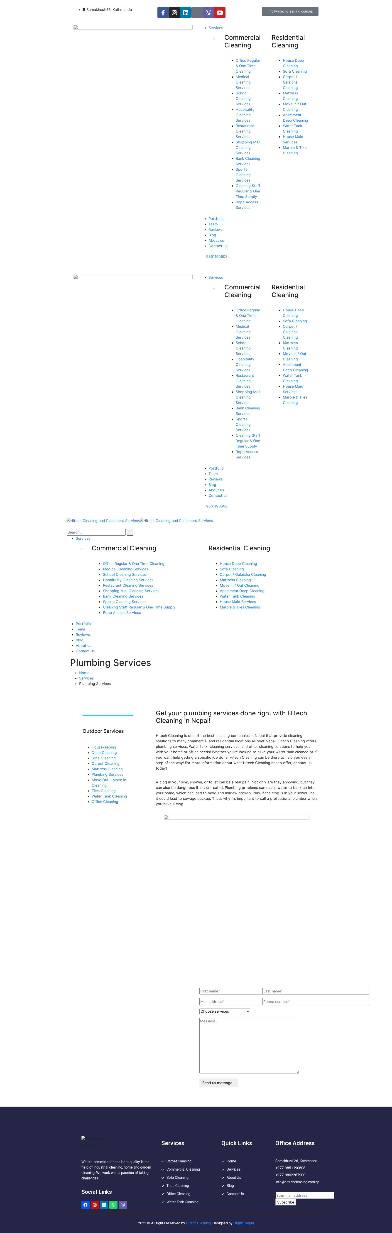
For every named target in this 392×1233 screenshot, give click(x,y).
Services (86, 678)
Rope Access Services (122, 612)
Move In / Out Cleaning (239, 585)
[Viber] (208, 12)
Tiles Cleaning (104, 790)
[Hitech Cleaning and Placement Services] (103, 520)
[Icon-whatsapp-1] (197, 12)
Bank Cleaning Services (123, 596)
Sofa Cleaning (295, 71)
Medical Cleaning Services (243, 82)
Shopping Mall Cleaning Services (248, 147)
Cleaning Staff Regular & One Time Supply (248, 191)
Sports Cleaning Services (243, 174)
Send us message (217, 1082)
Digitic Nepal (243, 1223)
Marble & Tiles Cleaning (240, 607)
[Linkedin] (185, 12)
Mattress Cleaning (235, 580)
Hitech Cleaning (198, 1223)
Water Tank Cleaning (237, 596)
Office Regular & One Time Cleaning (248, 66)
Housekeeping (104, 747)
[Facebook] (85, 1205)
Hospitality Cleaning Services (245, 115)
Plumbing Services (107, 774)
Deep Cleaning (104, 752)
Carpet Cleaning (106, 763)
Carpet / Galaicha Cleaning (290, 82)
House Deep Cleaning (238, 563)
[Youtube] (219, 12)
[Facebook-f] (163, 12)
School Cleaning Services (243, 98)
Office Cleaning (105, 801)
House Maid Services (238, 601)
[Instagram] (174, 12)
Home (84, 672)
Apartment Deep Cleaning (242, 590)
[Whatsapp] (113, 1205)
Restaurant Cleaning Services (245, 131)
